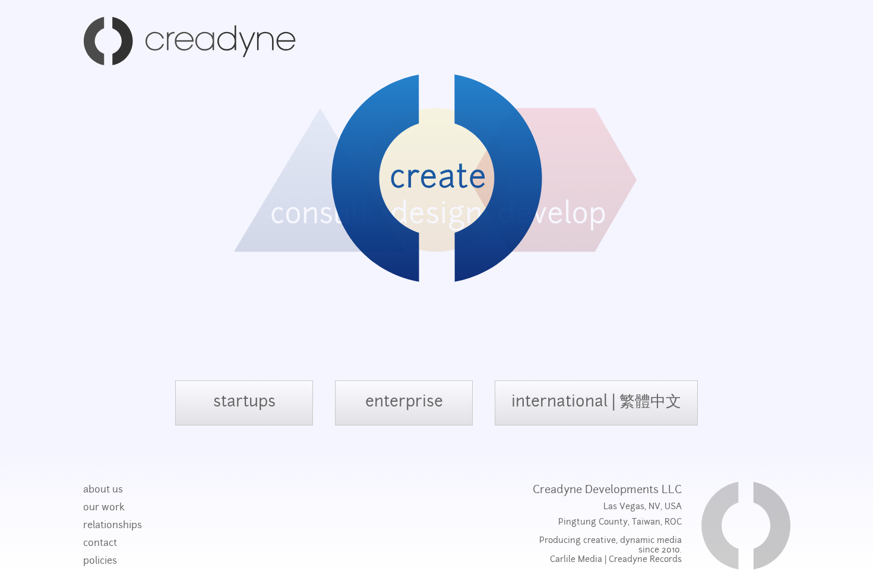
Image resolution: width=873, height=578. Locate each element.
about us (103, 490)
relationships (112, 526)
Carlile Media (576, 559)
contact (100, 543)
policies (100, 561)
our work (104, 508)
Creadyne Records (645, 559)
